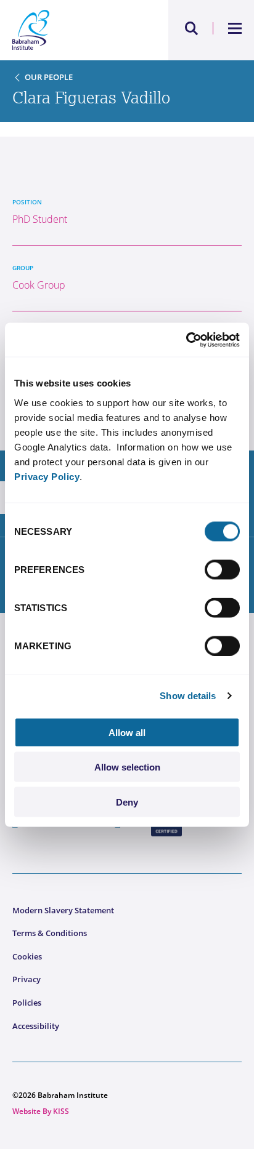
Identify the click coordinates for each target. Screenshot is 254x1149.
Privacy (26, 979)
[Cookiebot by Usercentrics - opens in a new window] (186, 340)
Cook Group (38, 285)
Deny (127, 801)
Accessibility (35, 1025)
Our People (49, 76)
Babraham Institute (69, 30)
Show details (188, 696)
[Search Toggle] (192, 28)
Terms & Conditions (49, 933)
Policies (26, 1002)
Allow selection (127, 767)
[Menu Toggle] (235, 28)
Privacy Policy (47, 476)
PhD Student (39, 219)
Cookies (27, 956)
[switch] (222, 569)
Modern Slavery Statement (63, 910)
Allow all (127, 732)
